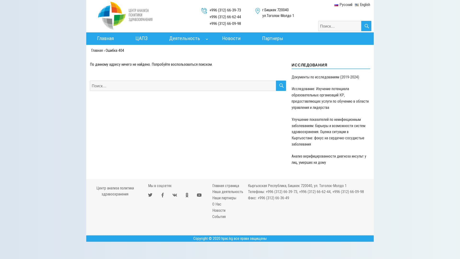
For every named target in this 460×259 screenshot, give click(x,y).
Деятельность (184, 38)
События (219, 216)
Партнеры (272, 38)
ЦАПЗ (141, 38)
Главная (105, 38)
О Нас (216, 204)
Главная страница (225, 185)
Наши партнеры (224, 198)
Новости (231, 38)
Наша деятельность (227, 191)
